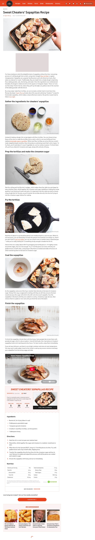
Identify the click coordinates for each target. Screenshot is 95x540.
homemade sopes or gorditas (18, 141)
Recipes (17, 3)
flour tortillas (44, 76)
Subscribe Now (32, 499)
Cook (23, 3)
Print (24, 393)
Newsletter (89, 3)
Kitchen (30, 3)
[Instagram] (66, 3)
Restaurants (49, 3)
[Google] (77, 3)
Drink (41, 3)
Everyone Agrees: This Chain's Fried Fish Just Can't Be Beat (25, 525)
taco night (12, 97)
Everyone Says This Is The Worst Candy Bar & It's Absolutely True (53, 525)
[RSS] (80, 3)
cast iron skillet (19, 239)
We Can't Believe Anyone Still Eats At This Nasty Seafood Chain (10, 526)
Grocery (57, 3)
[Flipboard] (70, 3)
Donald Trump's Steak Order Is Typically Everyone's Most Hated (39, 525)
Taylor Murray (8, 15)
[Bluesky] (73, 3)
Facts (36, 3)
